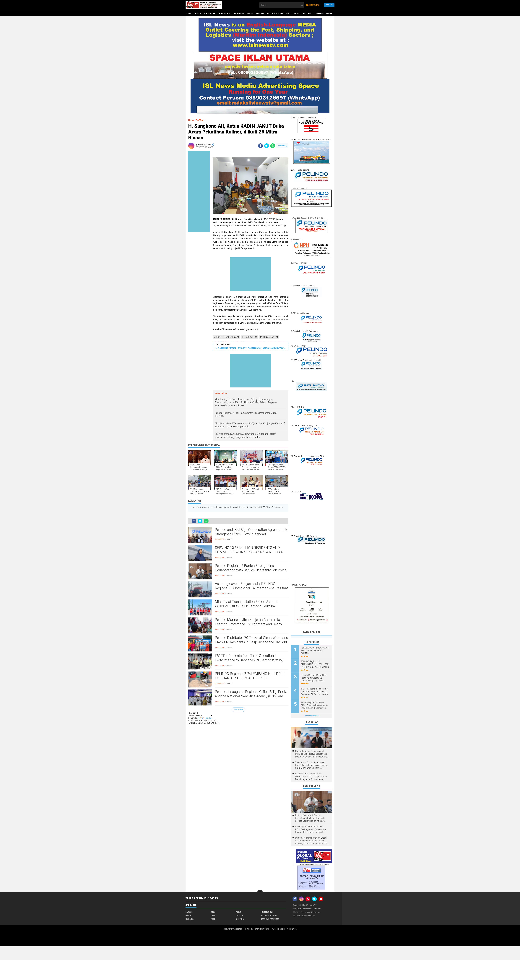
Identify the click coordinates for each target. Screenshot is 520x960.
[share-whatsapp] (272, 145)
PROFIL (297, 13)
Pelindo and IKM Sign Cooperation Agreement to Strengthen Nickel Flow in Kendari (251, 532)
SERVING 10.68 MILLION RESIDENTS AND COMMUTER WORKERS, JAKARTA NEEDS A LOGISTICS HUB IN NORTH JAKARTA (249, 552)
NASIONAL (190, 919)
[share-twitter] (266, 145)
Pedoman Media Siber (302, 909)
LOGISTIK (260, 13)
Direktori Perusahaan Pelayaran (306, 912)
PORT (288, 13)
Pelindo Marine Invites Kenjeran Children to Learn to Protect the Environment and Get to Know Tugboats (248, 624)
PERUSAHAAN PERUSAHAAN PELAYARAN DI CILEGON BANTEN (315, 650)
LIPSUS (250, 13)
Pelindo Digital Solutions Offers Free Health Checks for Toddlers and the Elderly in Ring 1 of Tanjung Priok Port (314, 705)
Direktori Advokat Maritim (304, 916)
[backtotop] (260, 892)
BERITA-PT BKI (209, 13)
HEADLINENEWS (225, 13)
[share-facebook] (260, 145)
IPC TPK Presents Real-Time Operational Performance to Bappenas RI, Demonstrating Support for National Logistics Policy (249, 660)
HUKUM (188, 916)
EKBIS (213, 912)
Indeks (198, 13)
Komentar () (282, 146)
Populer (329, 5)
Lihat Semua (238, 709)
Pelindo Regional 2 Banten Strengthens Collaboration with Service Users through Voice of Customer (250, 570)
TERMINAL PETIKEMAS (323, 13)
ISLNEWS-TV (239, 13)
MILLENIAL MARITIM (275, 13)
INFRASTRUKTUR (249, 337)
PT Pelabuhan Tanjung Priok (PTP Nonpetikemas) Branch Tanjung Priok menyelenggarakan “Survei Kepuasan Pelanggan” (250, 348)
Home (189, 13)
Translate (208, 718)
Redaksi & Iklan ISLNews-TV (304, 905)
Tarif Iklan (317, 909)
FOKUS (238, 912)
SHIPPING (307, 13)
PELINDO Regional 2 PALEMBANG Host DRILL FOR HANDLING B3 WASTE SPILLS (250, 676)
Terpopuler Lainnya (311, 716)
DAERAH (217, 337)
